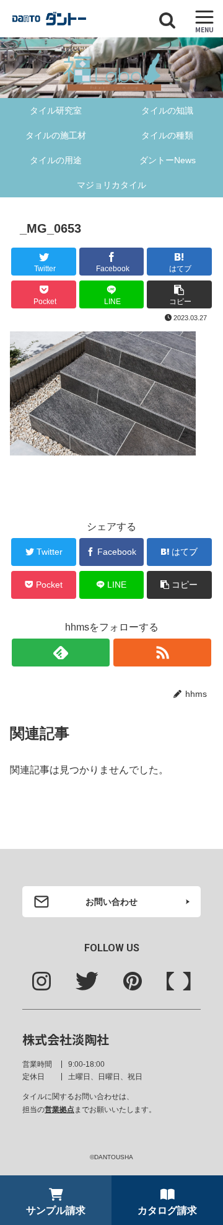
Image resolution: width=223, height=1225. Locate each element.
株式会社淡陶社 (65, 1039)
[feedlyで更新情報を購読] (60, 652)
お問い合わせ (111, 902)
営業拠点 (59, 1109)
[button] (199, 1069)
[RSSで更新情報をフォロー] (162, 652)
